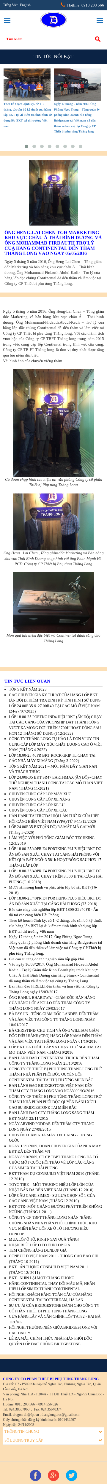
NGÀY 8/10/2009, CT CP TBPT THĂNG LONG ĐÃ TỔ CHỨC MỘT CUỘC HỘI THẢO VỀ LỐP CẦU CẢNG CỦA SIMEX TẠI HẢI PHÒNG (53, 1162)
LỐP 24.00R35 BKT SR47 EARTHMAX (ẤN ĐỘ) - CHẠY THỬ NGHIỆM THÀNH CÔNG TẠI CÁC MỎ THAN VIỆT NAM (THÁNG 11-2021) (56, 782)
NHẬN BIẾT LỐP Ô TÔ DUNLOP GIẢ (39, 1245)
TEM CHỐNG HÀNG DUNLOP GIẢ (38, 1250)
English (25, 5)
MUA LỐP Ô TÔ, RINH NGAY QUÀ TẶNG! (44, 1239)
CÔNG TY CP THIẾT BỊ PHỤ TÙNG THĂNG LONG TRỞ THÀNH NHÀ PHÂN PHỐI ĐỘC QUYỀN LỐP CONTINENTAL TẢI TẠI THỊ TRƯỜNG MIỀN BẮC (55, 1074)
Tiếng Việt (10, 5)
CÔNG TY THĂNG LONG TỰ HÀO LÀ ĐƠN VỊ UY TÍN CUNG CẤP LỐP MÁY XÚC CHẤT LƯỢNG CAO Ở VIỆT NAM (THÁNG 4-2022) (55, 744)
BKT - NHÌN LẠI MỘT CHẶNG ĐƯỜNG (41, 1278)
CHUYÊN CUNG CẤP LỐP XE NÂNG (39, 799)
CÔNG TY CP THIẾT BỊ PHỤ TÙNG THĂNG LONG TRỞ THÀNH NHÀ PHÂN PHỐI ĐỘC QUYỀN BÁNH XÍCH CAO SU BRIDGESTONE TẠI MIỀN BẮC (55, 1102)
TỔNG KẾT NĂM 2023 (28, 689)
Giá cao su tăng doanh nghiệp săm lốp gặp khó (46, 959)
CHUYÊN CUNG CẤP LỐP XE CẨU (38, 810)
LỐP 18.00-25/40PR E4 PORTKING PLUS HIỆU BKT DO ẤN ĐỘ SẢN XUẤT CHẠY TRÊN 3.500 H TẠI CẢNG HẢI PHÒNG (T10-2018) (56, 876)
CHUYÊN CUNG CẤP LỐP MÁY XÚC (40, 794)
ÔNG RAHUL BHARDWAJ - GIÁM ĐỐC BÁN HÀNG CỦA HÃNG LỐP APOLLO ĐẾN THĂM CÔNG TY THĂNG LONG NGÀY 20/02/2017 (52, 1003)
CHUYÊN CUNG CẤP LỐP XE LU (36, 805)
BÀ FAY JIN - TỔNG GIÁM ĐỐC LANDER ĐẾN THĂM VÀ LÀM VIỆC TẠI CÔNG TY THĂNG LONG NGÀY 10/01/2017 (54, 1019)
